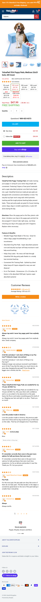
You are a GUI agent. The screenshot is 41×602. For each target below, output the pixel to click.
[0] (37, 11)
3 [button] (21, 514)
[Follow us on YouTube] (14, 571)
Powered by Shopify (7, 597)
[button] (6, 82)
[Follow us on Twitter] (7, 571)
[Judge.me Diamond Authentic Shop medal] (15, 309)
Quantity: (5, 111)
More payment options (20, 162)
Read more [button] (25, 370)
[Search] (36, 16)
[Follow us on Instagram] (11, 571)
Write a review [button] (20, 297)
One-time (9, 131)
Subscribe (13, 136)
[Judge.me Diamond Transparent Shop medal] (25, 309)
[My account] (33, 11)
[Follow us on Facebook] (3, 571)
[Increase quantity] (22, 111)
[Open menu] (3, 11)
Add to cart (21, 143)
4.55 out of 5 (25, 289)
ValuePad (5, 79)
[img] (6, 326)
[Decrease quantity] (11, 111)
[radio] (4, 131)
